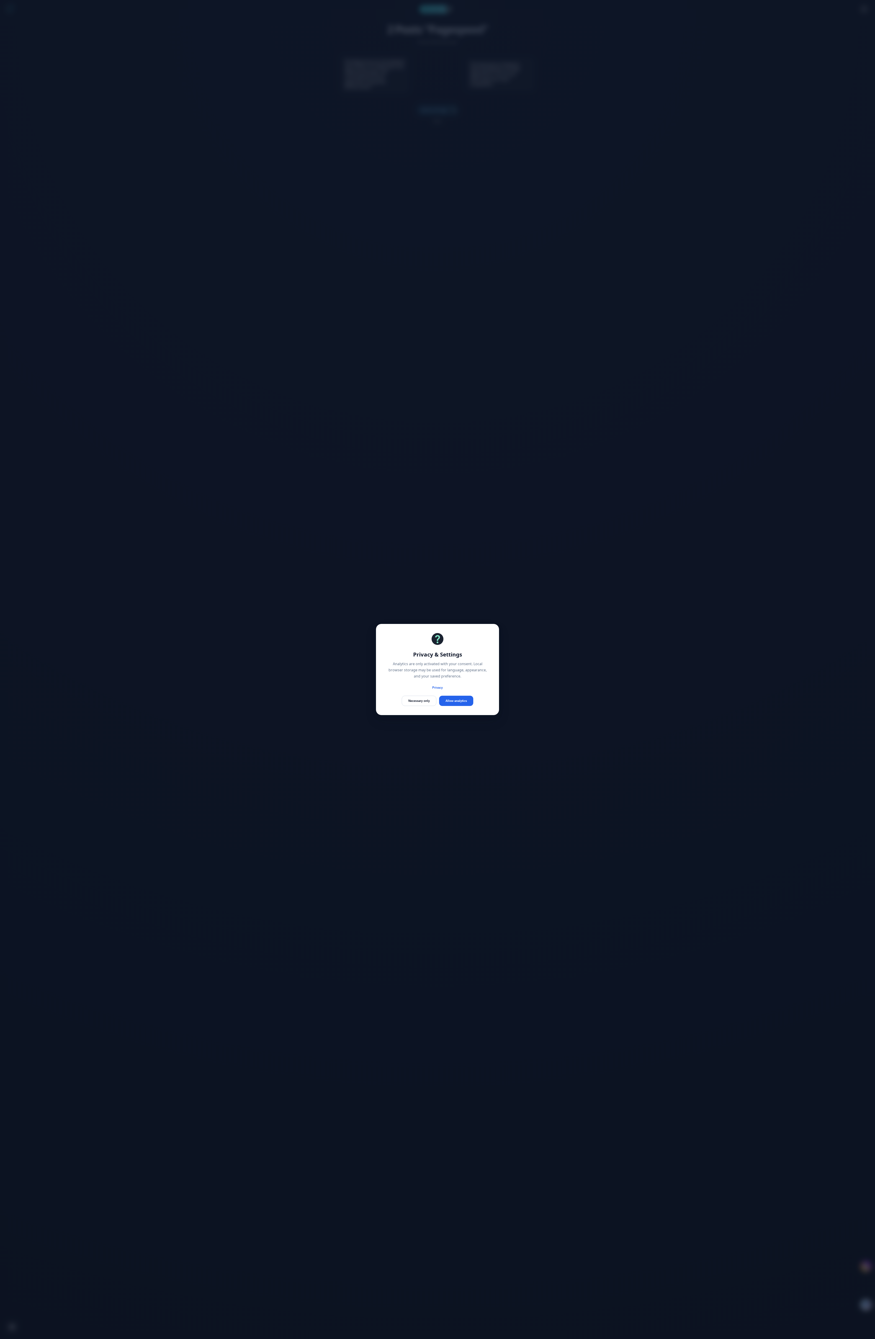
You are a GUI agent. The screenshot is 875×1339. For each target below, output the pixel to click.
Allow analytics (456, 701)
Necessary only (419, 701)
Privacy (437, 687)
